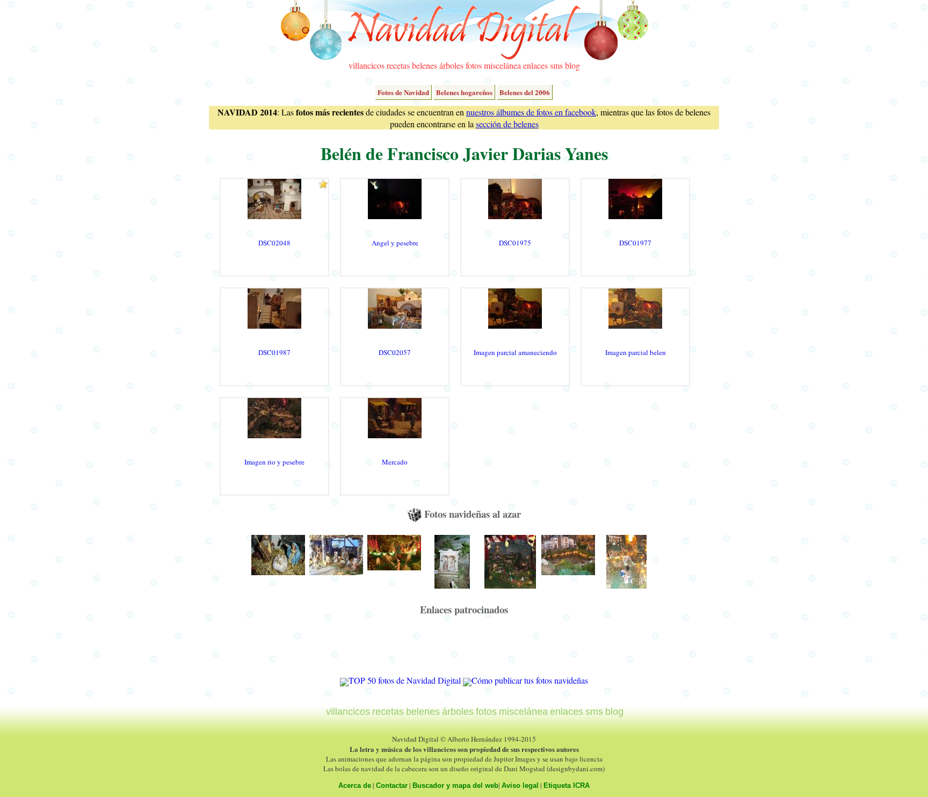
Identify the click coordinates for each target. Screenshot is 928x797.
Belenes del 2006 (524, 92)
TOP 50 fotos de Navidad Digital (405, 680)
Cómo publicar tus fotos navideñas (530, 680)
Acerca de (354, 785)
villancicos (367, 65)
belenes (424, 65)
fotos (474, 65)
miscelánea (502, 65)
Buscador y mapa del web (455, 785)
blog (572, 65)
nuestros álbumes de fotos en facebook (531, 112)
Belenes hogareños (464, 92)
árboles (451, 65)
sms (556, 65)
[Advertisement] (464, 650)
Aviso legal (520, 785)
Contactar (392, 785)
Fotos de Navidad (403, 92)
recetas (398, 65)
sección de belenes (507, 123)
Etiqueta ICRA (566, 785)
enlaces (535, 65)
